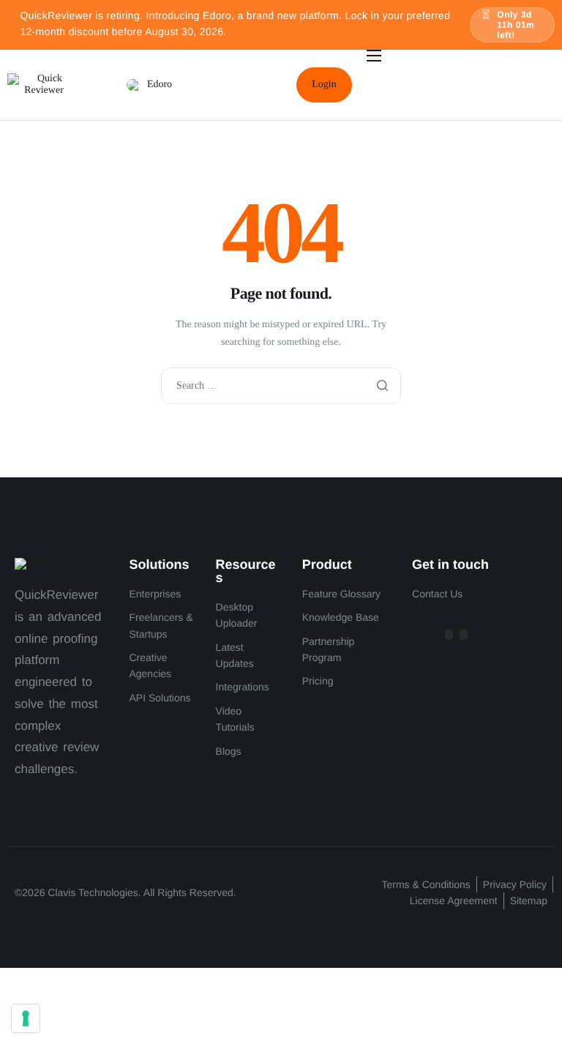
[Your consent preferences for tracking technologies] (26, 1018)
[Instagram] (449, 634)
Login (324, 84)
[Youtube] (464, 634)
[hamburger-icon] (374, 55)
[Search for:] (281, 386)
